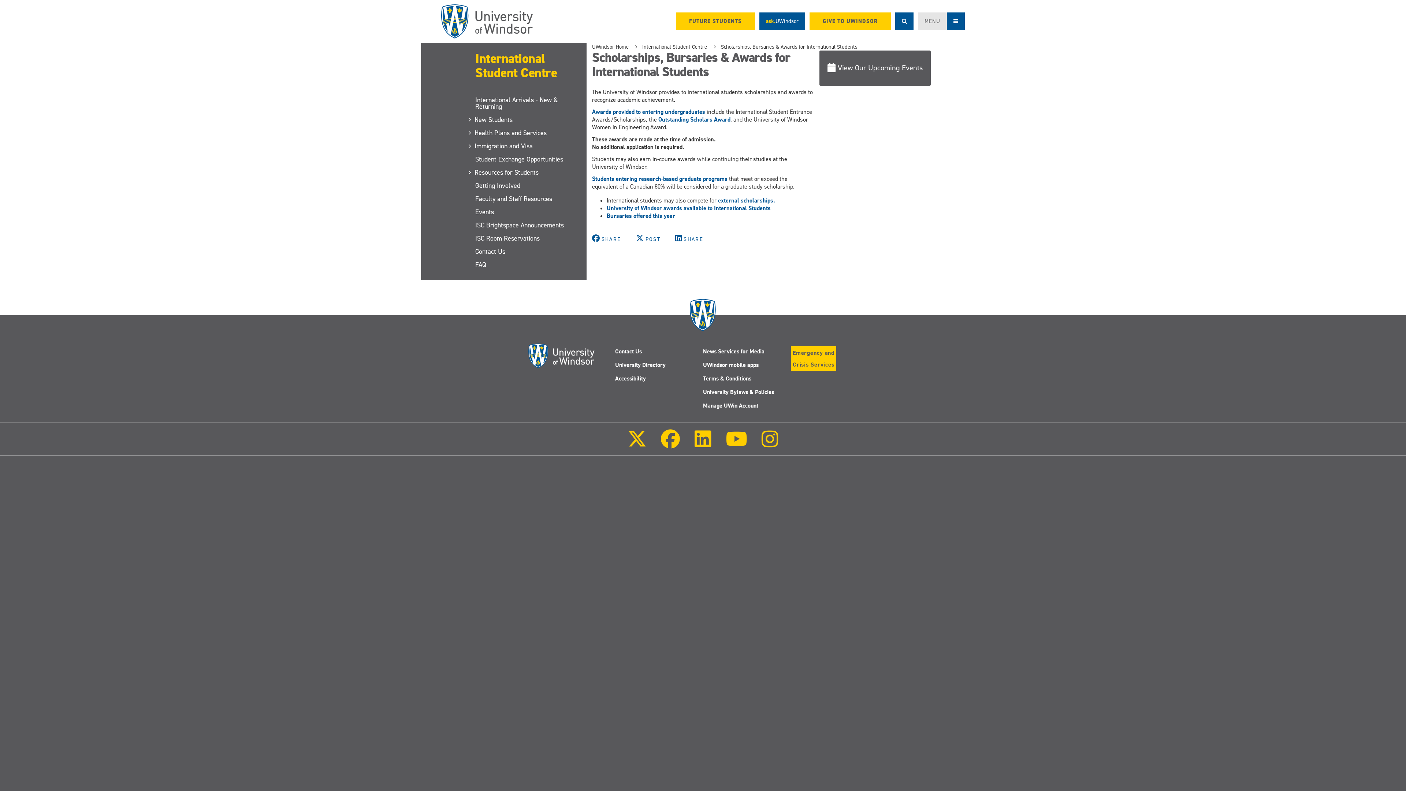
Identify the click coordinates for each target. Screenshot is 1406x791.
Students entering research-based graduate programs (660, 179)
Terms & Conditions (727, 378)
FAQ (480, 264)
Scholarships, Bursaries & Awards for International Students (789, 47)
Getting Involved (497, 185)
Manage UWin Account (730, 405)
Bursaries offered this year (641, 216)
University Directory (640, 365)
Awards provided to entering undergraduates (648, 112)
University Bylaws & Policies (738, 392)
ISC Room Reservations (507, 238)
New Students (494, 119)
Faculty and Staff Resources (513, 198)
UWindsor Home (610, 47)
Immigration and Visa (504, 146)
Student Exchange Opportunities (519, 159)
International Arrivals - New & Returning (516, 103)
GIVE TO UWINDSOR (850, 21)
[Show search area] (904, 21)
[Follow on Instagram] (770, 444)
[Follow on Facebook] (670, 444)
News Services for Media (734, 351)
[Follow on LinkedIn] (703, 444)
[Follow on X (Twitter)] (637, 444)
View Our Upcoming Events (880, 68)
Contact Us (490, 251)
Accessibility (630, 378)
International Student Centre (516, 66)
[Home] (487, 21)
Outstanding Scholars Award (694, 119)
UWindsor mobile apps (731, 365)
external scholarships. (746, 200)
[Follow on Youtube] (736, 444)
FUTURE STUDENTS (715, 21)
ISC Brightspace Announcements (519, 225)
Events (484, 212)
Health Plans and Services (511, 133)
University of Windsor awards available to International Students (689, 208)
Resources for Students (507, 172)
